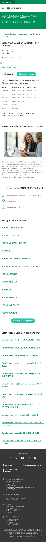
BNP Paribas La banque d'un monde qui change (14, 8)
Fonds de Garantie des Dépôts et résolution (20, 487)
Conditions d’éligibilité (13, 509)
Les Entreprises (11, 521)
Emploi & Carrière (11, 500)
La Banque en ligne (12, 523)
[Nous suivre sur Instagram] (29, 458)
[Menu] (2, 8)
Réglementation (11, 486)
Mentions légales (11, 483)
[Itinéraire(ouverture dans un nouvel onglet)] (23, 62)
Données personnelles (13, 481)
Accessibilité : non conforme (15, 507)
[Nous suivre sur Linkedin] (35, 458)
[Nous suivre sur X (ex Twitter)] (16, 458)
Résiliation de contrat (12, 490)
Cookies (8, 484)
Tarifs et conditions (12, 511)
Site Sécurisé (10, 508)
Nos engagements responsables (16, 498)
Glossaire (9, 512)
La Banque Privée (11, 522)
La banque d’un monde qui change (17, 497)
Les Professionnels (12, 519)
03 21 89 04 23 (10, 67)
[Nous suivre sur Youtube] (22, 458)
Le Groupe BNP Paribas (13, 525)
